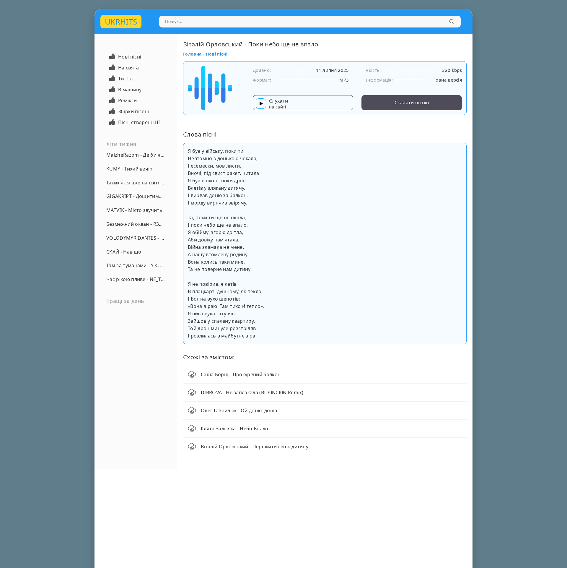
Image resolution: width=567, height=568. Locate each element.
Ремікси (127, 100)
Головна (192, 54)
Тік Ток (126, 78)
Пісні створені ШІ (139, 122)
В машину (130, 89)
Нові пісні (129, 56)
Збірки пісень (134, 111)
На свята (128, 67)
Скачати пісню (412, 102)
